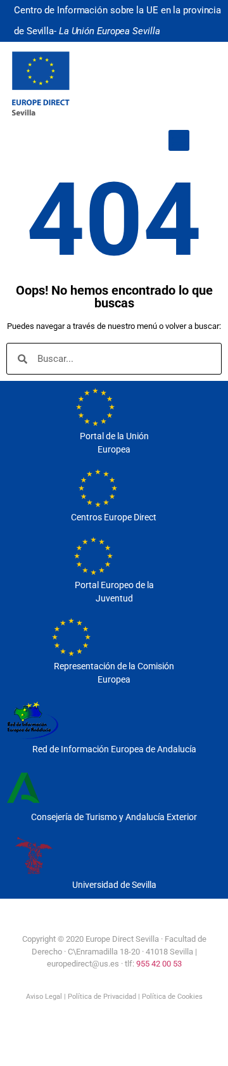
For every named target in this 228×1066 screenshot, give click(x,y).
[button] (178, 140)
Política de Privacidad (102, 996)
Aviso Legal (44, 996)
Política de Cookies (172, 996)
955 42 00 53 (159, 963)
